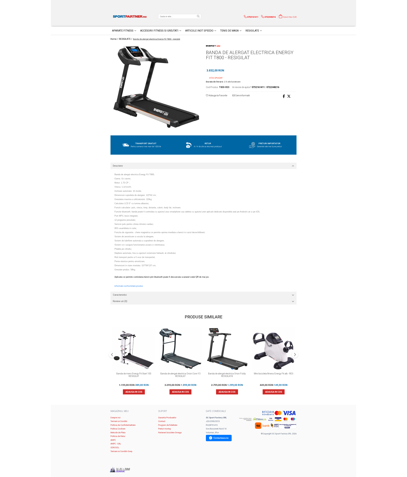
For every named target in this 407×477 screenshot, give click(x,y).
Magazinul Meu (119, 411)
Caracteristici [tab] (120, 294)
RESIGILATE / (126, 39)
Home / (114, 39)
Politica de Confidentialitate (122, 425)
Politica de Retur (117, 436)
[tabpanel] (155, 87)
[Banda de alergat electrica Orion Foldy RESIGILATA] (227, 349)
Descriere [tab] (118, 165)
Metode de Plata (117, 432)
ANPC (113, 440)
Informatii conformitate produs (128, 286)
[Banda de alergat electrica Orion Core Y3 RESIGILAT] (180, 349)
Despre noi (115, 417)
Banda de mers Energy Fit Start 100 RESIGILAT (133, 374)
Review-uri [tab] (120, 301)
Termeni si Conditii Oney (121, 451)
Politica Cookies (117, 429)
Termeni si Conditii (118, 421)
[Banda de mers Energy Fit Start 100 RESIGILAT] (133, 349)
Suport (162, 411)
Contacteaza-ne (221, 438)
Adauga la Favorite (217, 95)
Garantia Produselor (167, 417)
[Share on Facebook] (284, 96)
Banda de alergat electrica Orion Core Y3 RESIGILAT (180, 374)
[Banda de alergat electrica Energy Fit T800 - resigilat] (155, 87)
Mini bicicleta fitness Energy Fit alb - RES (273, 373)
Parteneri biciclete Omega (170, 432)
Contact (161, 421)
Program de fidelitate (167, 425)
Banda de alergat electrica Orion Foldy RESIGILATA (227, 374)
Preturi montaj (164, 429)
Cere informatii (242, 95)
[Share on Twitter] (289, 96)
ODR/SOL (114, 447)
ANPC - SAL (115, 443)
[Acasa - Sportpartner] (130, 16)
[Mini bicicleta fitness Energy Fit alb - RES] (273, 349)
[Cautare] (198, 16)
